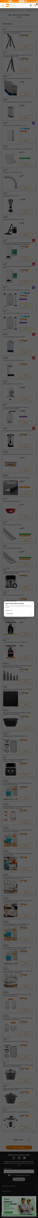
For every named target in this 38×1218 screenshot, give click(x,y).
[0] (35, 6)
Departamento (8, 610)
